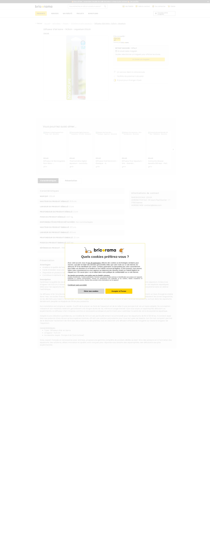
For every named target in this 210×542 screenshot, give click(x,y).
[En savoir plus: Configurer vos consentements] (91, 291)
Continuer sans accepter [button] (77, 283)
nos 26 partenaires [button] (94, 263)
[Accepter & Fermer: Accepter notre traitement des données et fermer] (118, 291)
